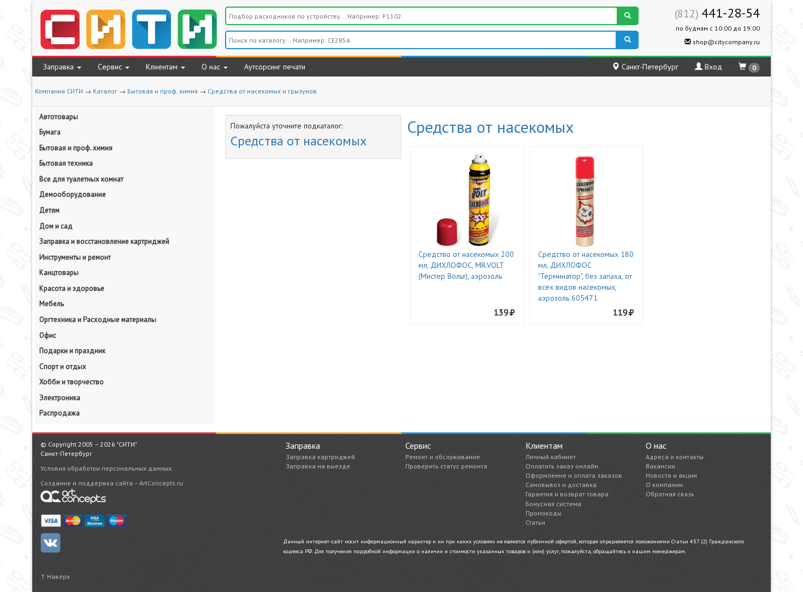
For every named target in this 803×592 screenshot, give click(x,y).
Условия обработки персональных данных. (106, 468)
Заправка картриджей (320, 457)
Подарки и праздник (72, 350)
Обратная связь (670, 494)
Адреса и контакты (675, 457)
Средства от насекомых (299, 140)
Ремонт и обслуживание (442, 457)
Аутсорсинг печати (274, 67)
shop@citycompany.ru (725, 42)
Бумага (50, 132)
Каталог (105, 91)
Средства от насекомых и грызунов (262, 91)
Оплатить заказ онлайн (562, 466)
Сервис (111, 67)
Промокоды (544, 513)
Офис (47, 335)
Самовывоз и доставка (561, 484)
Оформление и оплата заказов (574, 475)
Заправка (59, 67)
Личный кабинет (551, 457)
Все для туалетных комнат (81, 179)
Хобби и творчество (71, 381)
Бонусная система (553, 504)
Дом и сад (56, 226)
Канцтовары (59, 272)
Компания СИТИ (59, 91)
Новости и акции (671, 475)
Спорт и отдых (62, 366)
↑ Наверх (55, 576)
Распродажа (59, 413)
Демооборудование (72, 194)
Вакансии (660, 466)
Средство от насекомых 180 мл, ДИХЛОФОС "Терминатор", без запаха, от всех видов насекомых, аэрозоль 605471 (586, 276)
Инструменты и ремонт (75, 257)
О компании (664, 484)
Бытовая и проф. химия (162, 91)
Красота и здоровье (71, 288)
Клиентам (163, 67)
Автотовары (58, 116)
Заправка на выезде (318, 466)
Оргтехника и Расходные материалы (97, 319)
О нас (212, 67)
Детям (49, 210)
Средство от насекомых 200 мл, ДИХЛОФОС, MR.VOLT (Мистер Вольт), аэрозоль (466, 265)
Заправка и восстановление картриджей (104, 241)
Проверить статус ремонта (446, 466)
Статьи (535, 522)
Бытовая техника (66, 163)
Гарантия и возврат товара (567, 494)
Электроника (59, 397)
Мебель (51, 303)
